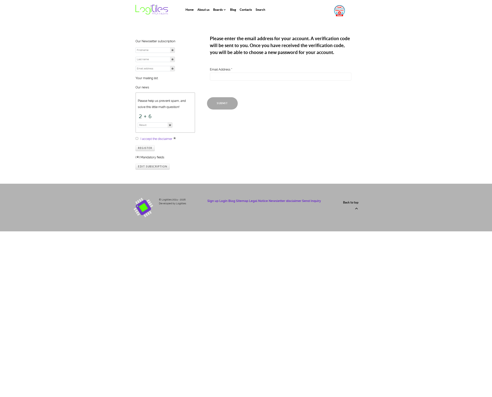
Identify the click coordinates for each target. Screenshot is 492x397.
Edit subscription (152, 166)
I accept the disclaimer (156, 139)
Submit (222, 103)
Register (145, 148)
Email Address (221, 69)
